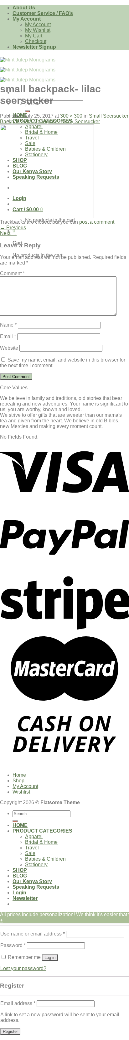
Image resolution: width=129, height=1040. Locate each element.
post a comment (96, 222)
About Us (24, 7)
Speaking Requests (36, 887)
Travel (32, 847)
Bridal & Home (41, 842)
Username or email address (32, 933)
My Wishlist (37, 30)
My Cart (33, 35)
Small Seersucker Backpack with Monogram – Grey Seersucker (64, 118)
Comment (12, 273)
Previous (13, 227)
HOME (20, 825)
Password (13, 945)
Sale (30, 853)
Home (19, 775)
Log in (49, 957)
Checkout (35, 41)
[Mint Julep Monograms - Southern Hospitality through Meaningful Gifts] (27, 69)
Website (9, 348)
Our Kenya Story (32, 881)
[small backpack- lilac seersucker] (47, 216)
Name (8, 325)
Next (8, 233)
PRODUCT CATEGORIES (42, 830)
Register (10, 1031)
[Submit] (27, 111)
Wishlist (21, 792)
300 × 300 (71, 116)
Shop (18, 780)
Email (8, 336)
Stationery (36, 864)
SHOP (20, 870)
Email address (17, 1003)
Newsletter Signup (34, 47)
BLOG (20, 875)
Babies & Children (45, 859)
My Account (27, 19)
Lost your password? (23, 968)
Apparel (34, 836)
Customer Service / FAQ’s (43, 13)
